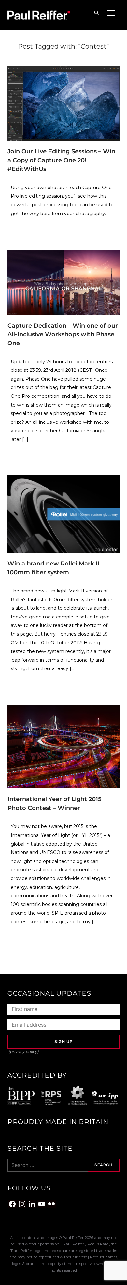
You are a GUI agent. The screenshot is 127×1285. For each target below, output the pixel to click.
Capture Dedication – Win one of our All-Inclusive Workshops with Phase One (62, 334)
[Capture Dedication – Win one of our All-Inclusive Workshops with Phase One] (63, 253)
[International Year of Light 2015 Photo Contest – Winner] (63, 709)
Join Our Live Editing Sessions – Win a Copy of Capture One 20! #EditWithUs (61, 160)
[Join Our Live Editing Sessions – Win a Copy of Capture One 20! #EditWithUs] (63, 70)
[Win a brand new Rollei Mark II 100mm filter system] (63, 479)
